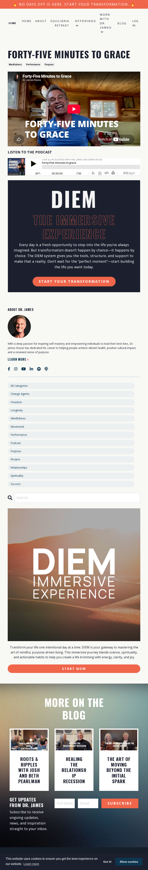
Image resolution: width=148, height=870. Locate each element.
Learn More (17, 359)
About (41, 21)
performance (33, 64)
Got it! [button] (107, 861)
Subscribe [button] (120, 803)
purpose (49, 64)
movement (17, 426)
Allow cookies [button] (129, 861)
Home (26, 21)
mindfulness (15, 64)
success (16, 484)
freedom (16, 402)
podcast (16, 443)
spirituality (17, 475)
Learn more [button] (31, 864)
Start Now (74, 669)
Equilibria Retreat (59, 23)
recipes (15, 459)
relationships (19, 467)
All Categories (19, 386)
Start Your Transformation (74, 281)
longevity (17, 410)
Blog (121, 23)
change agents (20, 394)
